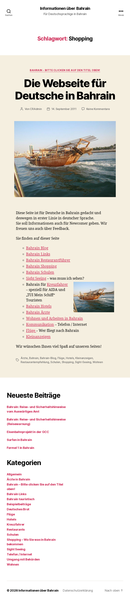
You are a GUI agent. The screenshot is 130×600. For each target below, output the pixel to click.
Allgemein (14, 474)
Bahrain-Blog (48, 358)
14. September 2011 (64, 109)
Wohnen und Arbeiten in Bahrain (54, 318)
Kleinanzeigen (38, 337)
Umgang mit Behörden (23, 559)
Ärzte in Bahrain (18, 479)
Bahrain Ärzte (38, 312)
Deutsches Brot (18, 509)
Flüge (31, 330)
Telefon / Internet (19, 554)
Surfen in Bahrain (19, 440)
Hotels (70, 358)
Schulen (55, 362)
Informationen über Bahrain (65, 8)
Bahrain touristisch (21, 499)
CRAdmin (36, 109)
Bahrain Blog (37, 248)
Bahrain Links (38, 254)
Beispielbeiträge (19, 504)
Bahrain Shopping (41, 266)
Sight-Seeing (83, 362)
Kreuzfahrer (57, 284)
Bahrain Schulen (40, 272)
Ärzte (24, 358)
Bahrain (33, 358)
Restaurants (16, 529)
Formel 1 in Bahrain (20, 448)
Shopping (68, 362)
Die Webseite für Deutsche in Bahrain (65, 89)
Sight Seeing (36, 278)
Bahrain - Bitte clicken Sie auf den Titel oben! (65, 70)
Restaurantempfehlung (35, 362)
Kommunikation (40, 324)
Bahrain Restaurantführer (48, 260)
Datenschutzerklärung (78, 590)
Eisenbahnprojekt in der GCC (28, 432)
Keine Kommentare (98, 109)
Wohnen (98, 362)
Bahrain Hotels (38, 306)
